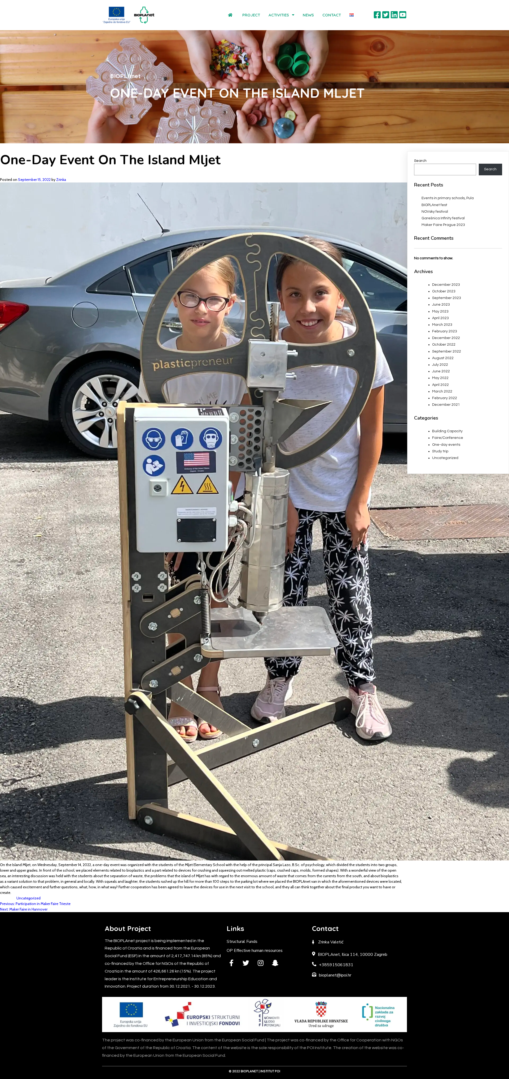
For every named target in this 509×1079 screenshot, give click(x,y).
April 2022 (440, 385)
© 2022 (235, 1071)
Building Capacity (447, 431)
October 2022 (443, 344)
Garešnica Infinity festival (443, 218)
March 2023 (442, 325)
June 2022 (441, 371)
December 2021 (446, 405)
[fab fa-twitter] (246, 963)
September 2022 (446, 351)
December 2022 (446, 338)
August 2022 (443, 358)
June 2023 (441, 304)
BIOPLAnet (249, 1071)
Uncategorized (28, 898)
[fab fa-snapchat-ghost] (275, 963)
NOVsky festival (435, 211)
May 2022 (440, 378)
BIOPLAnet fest (434, 205)
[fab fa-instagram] (260, 963)
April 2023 (440, 318)
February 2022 (444, 398)
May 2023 (440, 311)
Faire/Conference (447, 438)
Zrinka (61, 179)
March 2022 (442, 391)
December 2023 (446, 285)
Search (420, 161)
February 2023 (444, 331)
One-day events (446, 445)
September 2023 (446, 298)
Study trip (440, 451)
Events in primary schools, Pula (448, 198)
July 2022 (440, 365)
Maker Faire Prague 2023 (443, 225)
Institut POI (270, 1071)
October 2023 (443, 291)
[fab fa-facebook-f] (231, 963)
